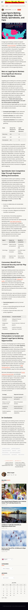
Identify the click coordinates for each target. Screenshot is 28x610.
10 (14, 589)
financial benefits (11, 45)
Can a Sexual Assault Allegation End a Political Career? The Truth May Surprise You (14, 502)
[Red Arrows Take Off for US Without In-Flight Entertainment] (14, 538)
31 (14, 595)
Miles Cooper (8, 9)
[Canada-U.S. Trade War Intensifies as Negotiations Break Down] (14, 515)
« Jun (3, 597)
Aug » (6, 597)
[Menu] (2, 2)
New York (14, 450)
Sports (19, 9)
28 (3, 595)
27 (24, 593)
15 (6, 591)
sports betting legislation (15, 452)
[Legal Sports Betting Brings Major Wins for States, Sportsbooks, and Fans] (14, 31)
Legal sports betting (6, 450)
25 (17, 593)
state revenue (21, 454)
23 (10, 593)
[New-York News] (14, 2)
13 (24, 589)
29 (6, 595)
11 (17, 589)
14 (3, 591)
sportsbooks (14, 454)
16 (10, 591)
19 (21, 591)
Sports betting (5, 452)
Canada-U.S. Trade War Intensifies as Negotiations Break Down (11, 525)
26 (21, 593)
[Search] (26, 2)
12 (21, 589)
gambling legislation (16, 448)
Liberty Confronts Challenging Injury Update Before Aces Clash (7, 464)
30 (10, 595)
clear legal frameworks (15, 221)
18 (17, 591)
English (5, 559)
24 (14, 593)
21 (3, 593)
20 (24, 591)
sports (19, 450)
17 (14, 591)
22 (6, 593)
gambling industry (6, 448)
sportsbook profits (6, 454)
